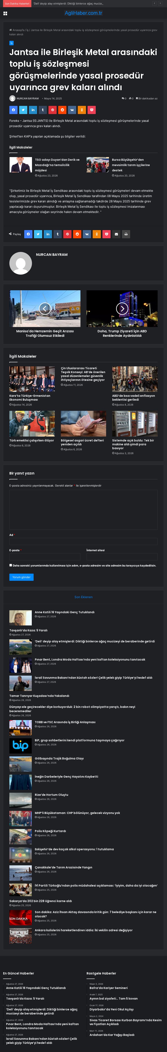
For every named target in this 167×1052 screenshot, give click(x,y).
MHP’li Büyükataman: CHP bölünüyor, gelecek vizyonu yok (77, 813)
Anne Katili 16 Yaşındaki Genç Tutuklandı (64, 612)
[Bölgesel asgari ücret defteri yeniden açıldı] (83, 424)
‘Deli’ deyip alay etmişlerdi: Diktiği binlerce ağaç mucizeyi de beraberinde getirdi (83, 3)
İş (27, 30)
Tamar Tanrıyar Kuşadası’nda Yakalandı (39, 696)
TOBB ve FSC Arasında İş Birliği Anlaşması (65, 722)
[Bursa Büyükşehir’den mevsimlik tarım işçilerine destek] (98, 164)
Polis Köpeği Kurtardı (50, 831)
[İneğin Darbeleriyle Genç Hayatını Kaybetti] (20, 782)
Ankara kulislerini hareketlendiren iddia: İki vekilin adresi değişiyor (84, 930)
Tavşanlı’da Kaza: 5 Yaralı (28, 630)
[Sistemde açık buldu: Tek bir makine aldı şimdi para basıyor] (135, 424)
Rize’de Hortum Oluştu (51, 795)
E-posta (15, 550)
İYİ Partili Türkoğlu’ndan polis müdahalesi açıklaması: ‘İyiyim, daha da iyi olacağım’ (96, 886)
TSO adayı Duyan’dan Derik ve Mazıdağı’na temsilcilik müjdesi (57, 165)
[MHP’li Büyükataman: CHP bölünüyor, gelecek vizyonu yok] (20, 818)
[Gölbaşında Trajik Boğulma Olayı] (20, 764)
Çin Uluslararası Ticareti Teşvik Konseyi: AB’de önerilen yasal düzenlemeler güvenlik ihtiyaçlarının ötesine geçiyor (83, 374)
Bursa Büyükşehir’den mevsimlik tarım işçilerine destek (131, 165)
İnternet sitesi (96, 550)
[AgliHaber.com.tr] (83, 13)
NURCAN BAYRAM (28, 98)
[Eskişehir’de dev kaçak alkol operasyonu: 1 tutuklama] (20, 854)
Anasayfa (18, 30)
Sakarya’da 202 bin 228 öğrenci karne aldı (40, 901)
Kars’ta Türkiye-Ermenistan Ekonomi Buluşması (29, 398)
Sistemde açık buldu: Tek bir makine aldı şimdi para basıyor (133, 444)
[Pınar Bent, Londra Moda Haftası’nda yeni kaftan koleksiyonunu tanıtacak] (20, 665)
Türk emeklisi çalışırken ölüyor (31, 440)
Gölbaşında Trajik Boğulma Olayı (59, 758)
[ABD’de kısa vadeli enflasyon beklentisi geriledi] (135, 379)
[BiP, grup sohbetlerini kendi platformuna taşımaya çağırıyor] (20, 746)
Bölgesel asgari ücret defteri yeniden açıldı (82, 442)
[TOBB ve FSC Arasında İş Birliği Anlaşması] (20, 727)
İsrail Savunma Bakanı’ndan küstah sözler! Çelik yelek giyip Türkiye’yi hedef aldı (93, 678)
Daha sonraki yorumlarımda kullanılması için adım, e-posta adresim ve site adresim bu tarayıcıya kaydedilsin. (84, 565)
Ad (12, 535)
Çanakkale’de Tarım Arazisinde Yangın (63, 867)
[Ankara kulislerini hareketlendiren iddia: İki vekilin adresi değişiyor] (20, 935)
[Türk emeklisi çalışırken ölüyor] (32, 424)
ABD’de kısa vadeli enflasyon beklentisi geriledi (133, 398)
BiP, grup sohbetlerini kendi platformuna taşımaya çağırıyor (79, 740)
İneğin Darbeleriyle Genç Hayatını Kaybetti (66, 777)
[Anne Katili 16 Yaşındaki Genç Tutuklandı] (20, 617)
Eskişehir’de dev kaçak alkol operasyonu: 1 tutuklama (74, 849)
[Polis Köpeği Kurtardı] (20, 836)
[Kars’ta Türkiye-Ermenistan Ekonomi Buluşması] (32, 379)
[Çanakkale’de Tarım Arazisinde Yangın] (20, 873)
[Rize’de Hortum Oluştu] (20, 800)
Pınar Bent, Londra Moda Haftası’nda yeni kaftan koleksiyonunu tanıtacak (90, 659)
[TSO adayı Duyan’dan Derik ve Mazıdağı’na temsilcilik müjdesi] (21, 164)
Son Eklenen (84, 597)
